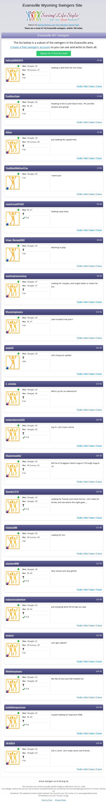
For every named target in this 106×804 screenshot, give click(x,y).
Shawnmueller (13, 455)
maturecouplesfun (16, 599)
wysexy (10, 635)
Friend (99, 86)
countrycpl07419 (15, 204)
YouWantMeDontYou (17, 168)
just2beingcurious (15, 707)
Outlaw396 (11, 527)
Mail (86, 86)
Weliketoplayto (14, 671)
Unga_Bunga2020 (15, 240)
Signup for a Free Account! (53, 53)
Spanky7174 (12, 491)
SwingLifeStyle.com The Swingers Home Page (58, 25)
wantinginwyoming (16, 276)
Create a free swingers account (30, 47)
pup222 (10, 348)
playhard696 (12, 563)
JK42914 (10, 743)
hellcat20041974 (14, 60)
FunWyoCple (13, 96)
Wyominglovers (14, 312)
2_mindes (11, 384)
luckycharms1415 (15, 420)
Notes (91, 86)
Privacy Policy (60, 800)
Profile (79, 86)
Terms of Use (46, 800)
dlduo (9, 132)
